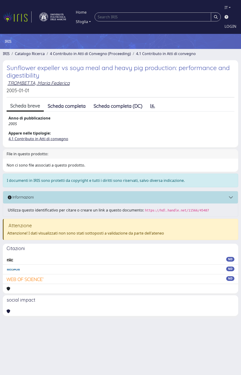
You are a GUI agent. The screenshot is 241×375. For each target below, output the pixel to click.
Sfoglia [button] (82, 21)
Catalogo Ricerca (30, 53)
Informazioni (23, 197)
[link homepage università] (52, 17)
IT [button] (226, 7)
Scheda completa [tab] (67, 106)
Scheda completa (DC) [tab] (118, 106)
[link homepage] (17, 17)
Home (81, 12)
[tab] (152, 106)
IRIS (6, 53)
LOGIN (230, 26)
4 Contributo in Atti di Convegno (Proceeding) (90, 53)
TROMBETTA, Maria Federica (39, 83)
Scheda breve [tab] (25, 106)
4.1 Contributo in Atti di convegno (166, 53)
